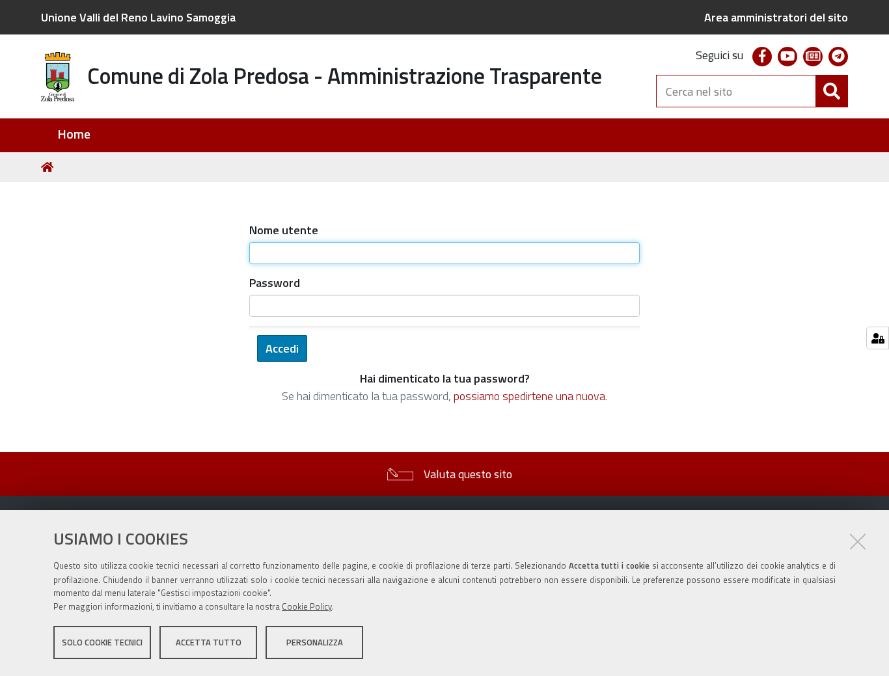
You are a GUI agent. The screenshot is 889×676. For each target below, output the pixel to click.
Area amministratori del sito (776, 17)
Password (274, 282)
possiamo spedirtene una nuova (529, 396)
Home (73, 134)
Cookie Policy (307, 606)
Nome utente (283, 230)
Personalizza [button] (314, 642)
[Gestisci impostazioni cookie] (877, 338)
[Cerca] (831, 91)
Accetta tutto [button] (208, 642)
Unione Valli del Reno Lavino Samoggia (138, 17)
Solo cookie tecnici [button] (102, 642)
